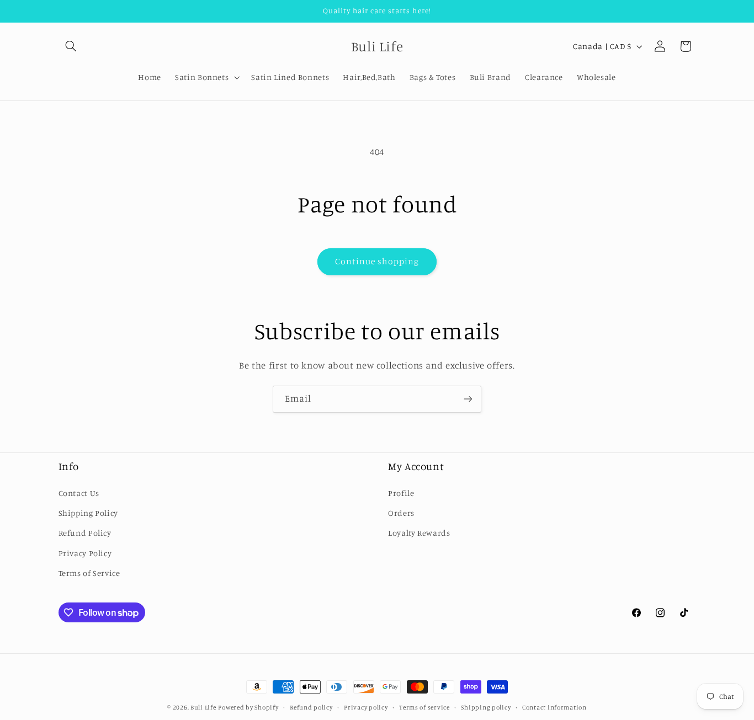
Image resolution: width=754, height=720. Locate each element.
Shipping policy (486, 707)
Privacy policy (365, 707)
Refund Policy (85, 532)
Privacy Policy (85, 553)
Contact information (554, 707)
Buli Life (203, 707)
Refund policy (311, 707)
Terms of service (424, 707)
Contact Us (79, 493)
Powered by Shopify (248, 707)
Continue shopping (377, 261)
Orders (401, 513)
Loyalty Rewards (419, 532)
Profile (401, 493)
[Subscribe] (468, 399)
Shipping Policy (88, 513)
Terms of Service (89, 573)
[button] (71, 46)
